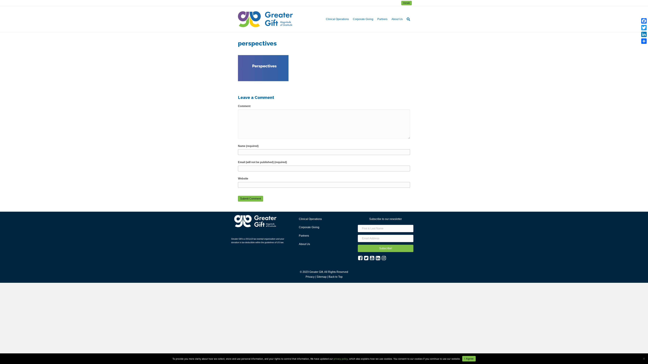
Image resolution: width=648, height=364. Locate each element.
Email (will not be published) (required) (262, 162)
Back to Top (336, 276)
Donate (406, 3)
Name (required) (248, 146)
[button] (385, 248)
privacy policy (341, 358)
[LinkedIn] (644, 34)
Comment (244, 106)
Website (243, 178)
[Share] (644, 41)
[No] (643, 358)
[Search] (407, 19)
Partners (382, 19)
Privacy (310, 276)
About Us (397, 19)
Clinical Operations (337, 19)
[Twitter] (644, 27)
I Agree (469, 358)
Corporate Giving (363, 19)
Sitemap (322, 276)
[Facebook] (644, 21)
